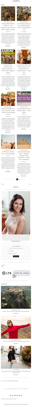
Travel (18, 388)
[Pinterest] (17, 395)
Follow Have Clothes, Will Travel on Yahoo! (9, 398)
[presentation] (8, 13)
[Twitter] (13, 395)
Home (5, 388)
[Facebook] (10, 395)
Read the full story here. (16, 241)
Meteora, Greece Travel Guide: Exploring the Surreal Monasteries (16, 311)
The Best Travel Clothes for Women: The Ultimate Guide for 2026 (16, 341)
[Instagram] (15, 395)
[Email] (21, 395)
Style (21, 388)
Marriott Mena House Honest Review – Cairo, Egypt (24, 110)
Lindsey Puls (8, 31)
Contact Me (14, 388)
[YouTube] (19, 395)
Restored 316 (25, 404)
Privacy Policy (25, 388)
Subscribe (16, 256)
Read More (23, 47)
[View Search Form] (30, 1)
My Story (9, 388)
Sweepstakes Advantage (13, 380)
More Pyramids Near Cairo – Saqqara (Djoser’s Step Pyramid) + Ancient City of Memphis (24, 155)
